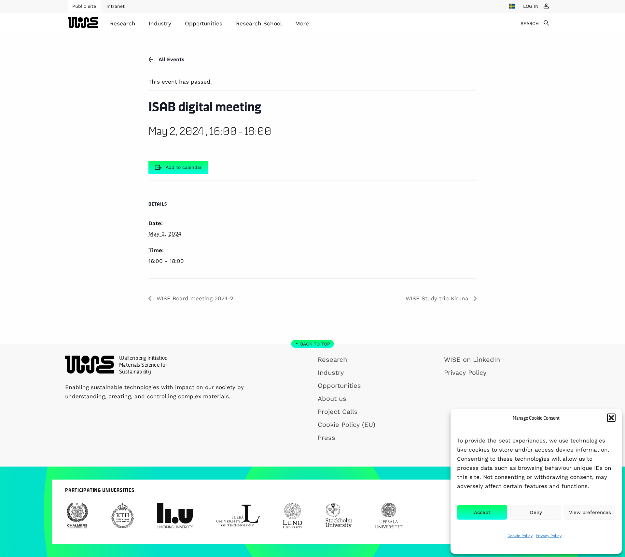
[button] (611, 418)
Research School (259, 23)
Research (122, 23)
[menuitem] (122, 23)
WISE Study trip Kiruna (438, 298)
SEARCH (530, 23)
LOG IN (530, 6)
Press (326, 438)
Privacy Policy (549, 536)
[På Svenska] (512, 6)
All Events (172, 59)
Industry (160, 23)
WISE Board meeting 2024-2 (194, 298)
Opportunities (203, 23)
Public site (84, 6)
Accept (482, 512)
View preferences (590, 512)
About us (332, 398)
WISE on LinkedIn (472, 359)
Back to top (315, 343)
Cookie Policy (520, 536)
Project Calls (338, 411)
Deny (536, 512)
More (302, 23)
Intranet (115, 6)
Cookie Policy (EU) (346, 424)
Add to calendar (184, 167)
